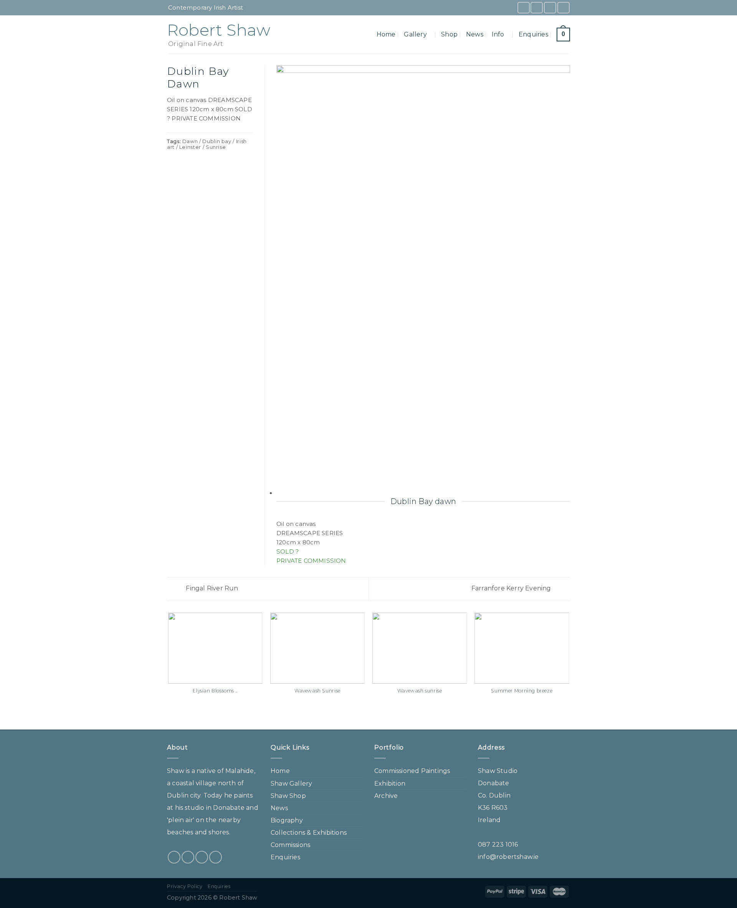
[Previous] (168, 670)
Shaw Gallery (291, 783)
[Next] (569, 670)
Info (498, 34)
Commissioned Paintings (412, 771)
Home (386, 34)
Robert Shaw (218, 30)
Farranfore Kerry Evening (512, 588)
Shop (449, 34)
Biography (287, 820)
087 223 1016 (498, 844)
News (474, 34)
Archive (386, 795)
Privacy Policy (185, 886)
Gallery (415, 34)
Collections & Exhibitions (309, 832)
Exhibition (389, 783)
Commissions (290, 845)
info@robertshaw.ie (508, 856)
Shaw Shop (288, 795)
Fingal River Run (211, 588)
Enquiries (533, 34)
